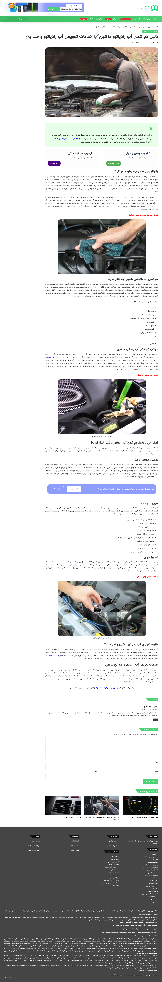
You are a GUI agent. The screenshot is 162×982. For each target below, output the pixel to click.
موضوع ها (147, 19)
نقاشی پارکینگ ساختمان (111, 880)
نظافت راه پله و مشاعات (151, 857)
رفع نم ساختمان (114, 872)
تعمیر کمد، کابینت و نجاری (150, 894)
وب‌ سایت (96, 771)
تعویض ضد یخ (66, 565)
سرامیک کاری (115, 870)
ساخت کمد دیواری (152, 891)
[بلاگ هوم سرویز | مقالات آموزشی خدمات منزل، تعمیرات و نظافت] (144, 8)
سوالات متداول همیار (34, 846)
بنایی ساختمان (153, 880)
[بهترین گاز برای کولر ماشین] (63, 805)
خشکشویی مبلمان (152, 862)
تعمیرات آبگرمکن (153, 873)
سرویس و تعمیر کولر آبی (150, 867)
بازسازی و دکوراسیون (152, 886)
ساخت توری (154, 899)
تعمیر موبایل (115, 885)
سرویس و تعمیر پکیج (151, 875)
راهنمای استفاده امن (113, 846)
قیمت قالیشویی (153, 859)
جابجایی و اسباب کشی (151, 865)
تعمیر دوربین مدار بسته (112, 862)
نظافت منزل (154, 854)
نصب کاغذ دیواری (153, 883)
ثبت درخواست (113, 163)
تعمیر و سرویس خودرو (146, 27)
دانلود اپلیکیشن (74, 841)
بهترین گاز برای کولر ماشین (72, 817)
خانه (155, 19)
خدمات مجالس (114, 856)
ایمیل (156, 771)
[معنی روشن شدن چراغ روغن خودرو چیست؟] (140, 805)
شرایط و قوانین (75, 850)
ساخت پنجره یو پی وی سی (110, 883)
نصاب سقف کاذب (114, 875)
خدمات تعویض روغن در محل (147, 576)
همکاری (111, 19)
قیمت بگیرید (130, 19)
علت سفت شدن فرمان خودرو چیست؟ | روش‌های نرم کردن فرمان (102, 818)
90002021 (86, 19)
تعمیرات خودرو (50, 357)
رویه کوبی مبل (114, 877)
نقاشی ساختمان (153, 896)
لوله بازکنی (155, 878)
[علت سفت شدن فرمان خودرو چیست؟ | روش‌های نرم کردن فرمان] (101, 805)
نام (156, 762)
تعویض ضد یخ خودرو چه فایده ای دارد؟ (143, 215)
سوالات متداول (75, 846)
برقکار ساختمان (114, 859)
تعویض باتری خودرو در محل (148, 375)
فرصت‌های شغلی (114, 841)
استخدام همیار (36, 841)
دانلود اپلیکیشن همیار (33, 850)
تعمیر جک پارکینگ (113, 864)
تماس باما (99, 19)
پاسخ (155, 720)
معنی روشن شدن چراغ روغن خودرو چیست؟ (144, 817)
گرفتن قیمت (54, 163)
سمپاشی (155, 902)
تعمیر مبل (155, 888)
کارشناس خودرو (53, 655)
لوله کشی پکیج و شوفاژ (112, 867)
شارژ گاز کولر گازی (152, 870)
